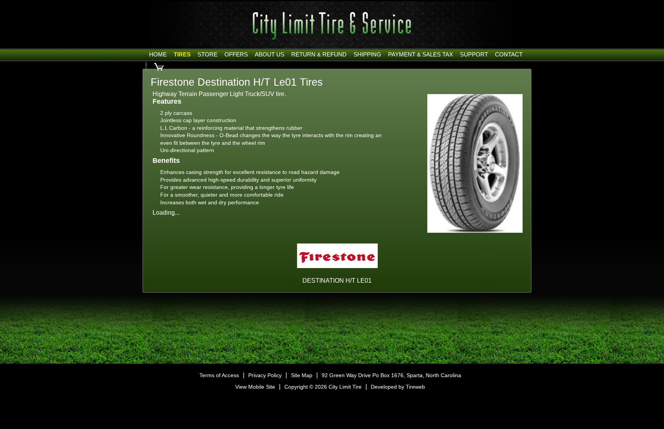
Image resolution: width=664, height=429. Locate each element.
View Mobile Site (255, 387)
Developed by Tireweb (398, 387)
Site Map (301, 375)
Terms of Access (219, 375)
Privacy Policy (265, 375)
